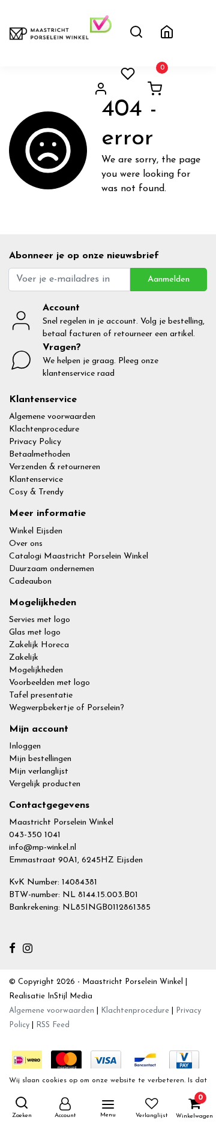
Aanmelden (169, 279)
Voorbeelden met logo (49, 682)
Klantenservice (36, 479)
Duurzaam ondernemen (51, 568)
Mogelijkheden (36, 670)
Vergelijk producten (44, 784)
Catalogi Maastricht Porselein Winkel (78, 556)
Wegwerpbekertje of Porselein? (66, 708)
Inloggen (25, 746)
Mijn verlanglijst (38, 771)
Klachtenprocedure (44, 429)
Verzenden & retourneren (54, 467)
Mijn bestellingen (40, 758)
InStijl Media (68, 996)
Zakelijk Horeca (39, 645)
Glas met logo (35, 632)
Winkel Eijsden (35, 531)
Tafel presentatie (41, 695)
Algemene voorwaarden (52, 416)
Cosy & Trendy (36, 492)
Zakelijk (23, 657)
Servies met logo (39, 619)
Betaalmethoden (39, 454)
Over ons (26, 543)
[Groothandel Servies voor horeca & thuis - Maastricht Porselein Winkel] (49, 33)
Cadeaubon (30, 581)
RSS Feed (53, 1025)
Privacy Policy (35, 441)
